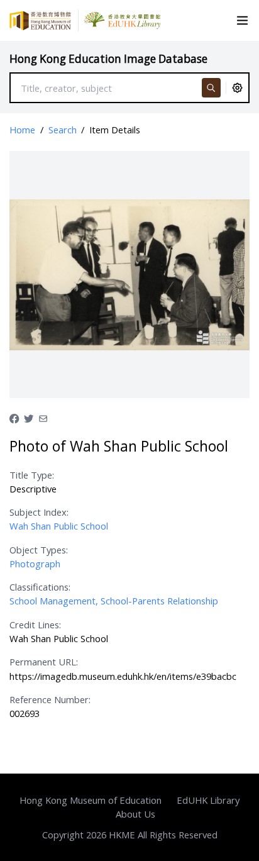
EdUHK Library (208, 800)
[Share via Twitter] (28, 417)
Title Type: (31, 475)
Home (22, 129)
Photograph (34, 563)
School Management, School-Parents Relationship (113, 600)
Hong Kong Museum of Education (90, 800)
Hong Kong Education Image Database (108, 59)
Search (62, 129)
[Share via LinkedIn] (43, 417)
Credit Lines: (35, 624)
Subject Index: (39, 512)
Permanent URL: (43, 661)
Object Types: (38, 549)
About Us (135, 814)
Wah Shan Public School (58, 525)
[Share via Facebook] (14, 417)
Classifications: (39, 586)
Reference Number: (50, 699)
